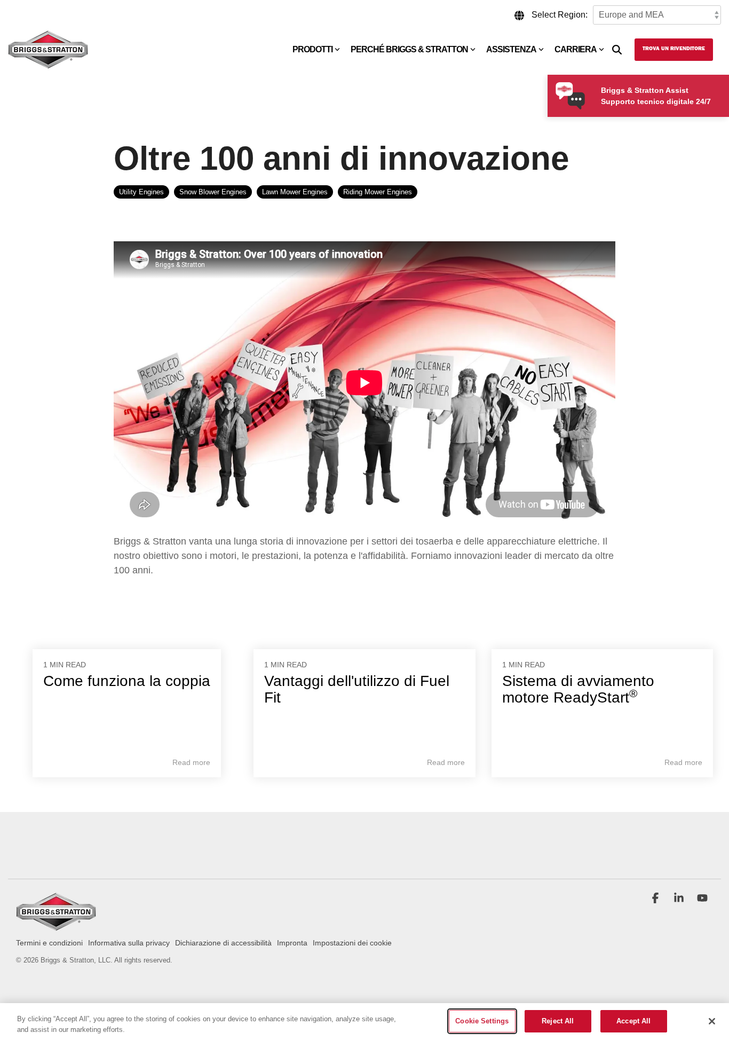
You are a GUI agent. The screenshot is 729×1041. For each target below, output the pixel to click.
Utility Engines (141, 192)
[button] (656, 899)
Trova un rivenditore (674, 49)
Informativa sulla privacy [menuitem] (129, 943)
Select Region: (560, 14)
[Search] (617, 49)
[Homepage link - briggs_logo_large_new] (56, 925)
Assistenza (511, 49)
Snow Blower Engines (213, 192)
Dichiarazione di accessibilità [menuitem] (223, 943)
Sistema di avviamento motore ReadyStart (578, 689)
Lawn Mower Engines (295, 192)
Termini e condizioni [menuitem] (49, 943)
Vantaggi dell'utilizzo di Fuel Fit (356, 689)
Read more (191, 762)
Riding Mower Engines (377, 192)
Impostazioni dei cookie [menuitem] (352, 943)
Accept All (633, 1021)
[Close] (712, 1021)
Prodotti (312, 49)
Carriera (575, 49)
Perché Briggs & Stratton (409, 49)
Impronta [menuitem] (292, 943)
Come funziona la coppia (126, 681)
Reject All (558, 1021)
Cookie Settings (482, 1021)
